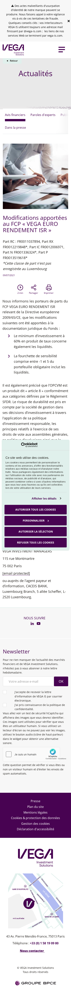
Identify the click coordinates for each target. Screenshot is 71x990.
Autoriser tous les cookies (35, 509)
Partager (33, 292)
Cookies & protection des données (35, 818)
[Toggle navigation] (61, 50)
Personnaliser (33, 520)
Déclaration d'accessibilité (35, 829)
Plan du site (35, 807)
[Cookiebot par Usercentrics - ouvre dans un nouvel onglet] (20, 445)
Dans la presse (15, 127)
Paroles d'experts (42, 115)
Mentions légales (35, 812)
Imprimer (49, 292)
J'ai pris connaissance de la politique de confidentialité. (40, 707)
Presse (35, 801)
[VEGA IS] (12, 50)
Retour (14, 60)
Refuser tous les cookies (35, 542)
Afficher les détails (44, 498)
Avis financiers (15, 115)
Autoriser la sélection (35, 531)
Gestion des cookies (35, 824)
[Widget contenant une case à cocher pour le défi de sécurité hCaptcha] (35, 754)
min (20, 292)
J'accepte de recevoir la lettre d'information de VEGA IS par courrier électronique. (38, 696)
